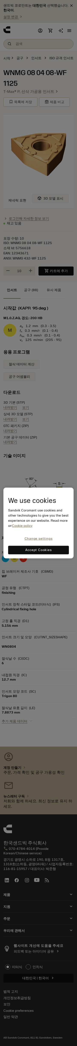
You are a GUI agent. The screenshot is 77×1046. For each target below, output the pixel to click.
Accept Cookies (38, 550)
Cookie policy (22, 526)
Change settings (39, 538)
